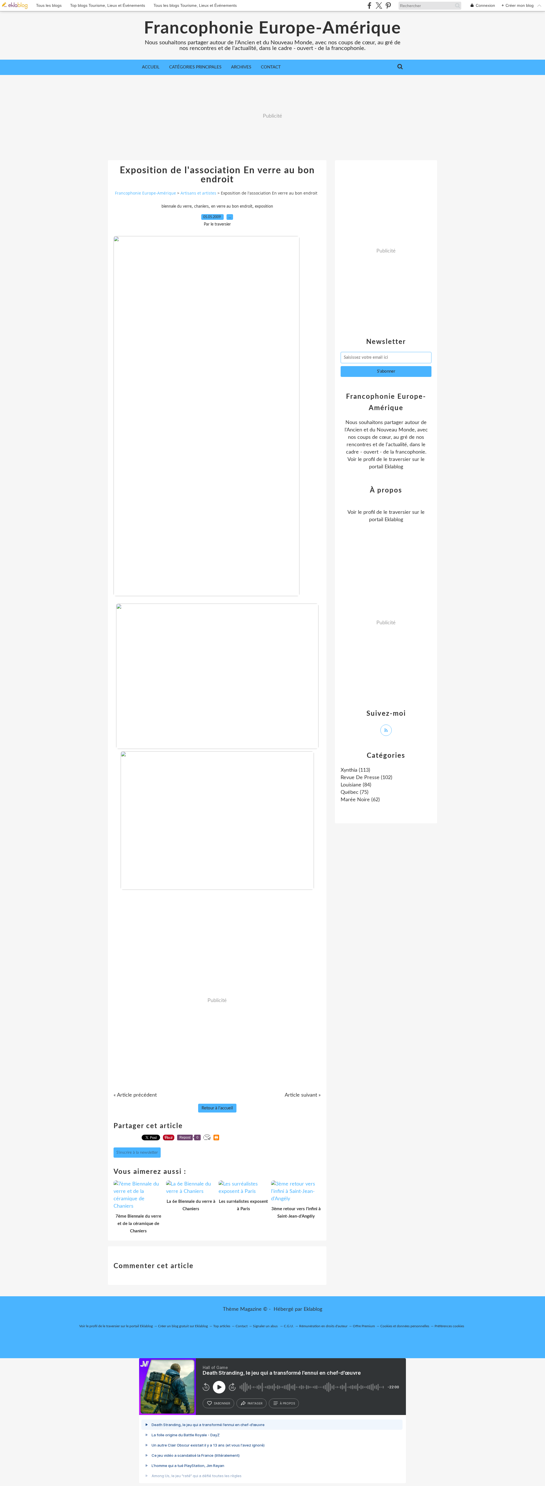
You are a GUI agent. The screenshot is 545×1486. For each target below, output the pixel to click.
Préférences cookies (449, 1326)
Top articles (221, 1326)
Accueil (151, 67)
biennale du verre (177, 206)
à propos (287, 1403)
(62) (360, 799)
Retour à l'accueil (217, 1108)
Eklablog (313, 1309)
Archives (241, 67)
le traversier (397, 459)
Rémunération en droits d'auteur (323, 1326)
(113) (355, 770)
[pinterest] (388, 5)
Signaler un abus (265, 1326)
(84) (356, 785)
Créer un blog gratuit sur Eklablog (183, 1326)
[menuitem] (151, 67)
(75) (354, 792)
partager (255, 1403)
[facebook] (369, 5)
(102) (366, 777)
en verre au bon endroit (231, 206)
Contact (271, 67)
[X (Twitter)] (378, 5)
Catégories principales (195, 67)
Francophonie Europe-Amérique (272, 28)
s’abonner (222, 1403)
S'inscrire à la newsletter (137, 1153)
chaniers (201, 206)
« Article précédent (135, 1095)
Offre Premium (364, 1326)
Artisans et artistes (198, 193)
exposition (264, 206)
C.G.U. (289, 1326)
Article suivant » (303, 1095)
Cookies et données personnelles (404, 1326)
